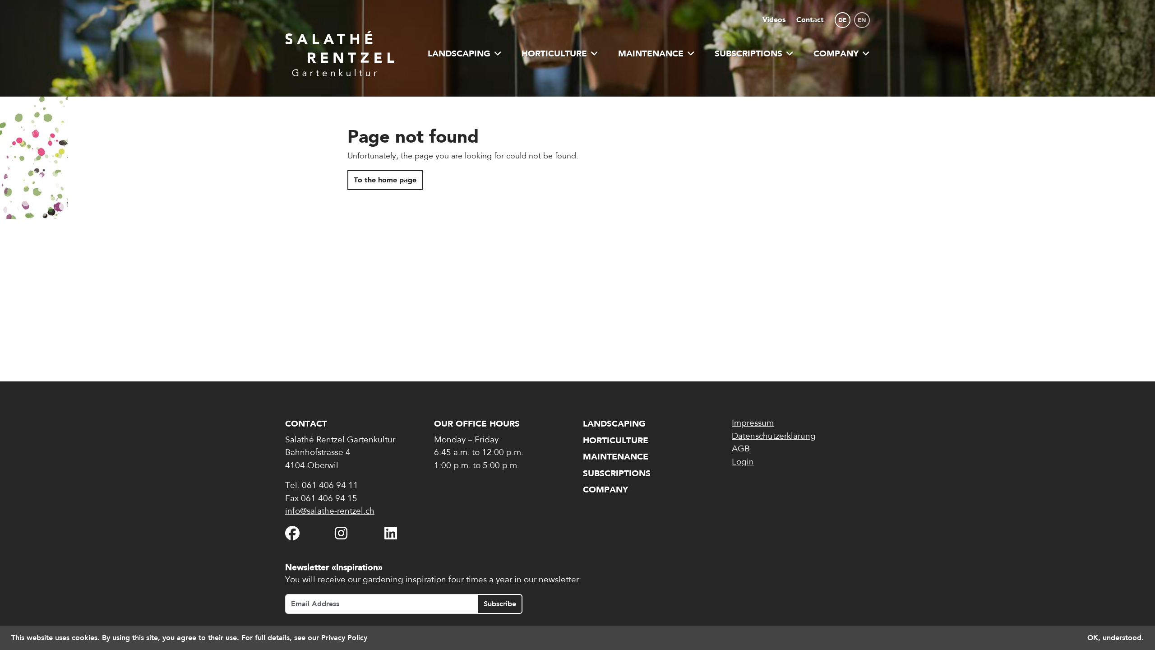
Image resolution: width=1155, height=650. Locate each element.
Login (743, 462)
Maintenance (651, 53)
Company (836, 53)
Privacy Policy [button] (344, 637)
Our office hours (477, 423)
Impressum (753, 423)
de (842, 20)
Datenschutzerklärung (774, 436)
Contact (810, 19)
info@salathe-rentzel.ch (329, 511)
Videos (773, 19)
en (862, 20)
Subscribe (500, 603)
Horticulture (554, 53)
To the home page (385, 180)
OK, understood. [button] (1115, 637)
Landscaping (459, 53)
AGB (741, 449)
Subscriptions (748, 53)
